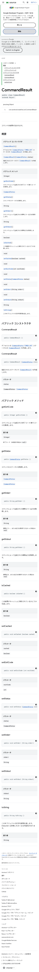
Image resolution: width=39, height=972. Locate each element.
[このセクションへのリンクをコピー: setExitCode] (15, 662)
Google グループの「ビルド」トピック (14, 916)
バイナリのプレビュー (9, 882)
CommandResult (9, 146)
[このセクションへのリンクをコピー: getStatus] (12, 451)
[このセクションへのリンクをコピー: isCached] (12, 585)
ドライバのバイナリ (8, 888)
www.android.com (8, 937)
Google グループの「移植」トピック (13, 919)
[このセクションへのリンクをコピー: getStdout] (13, 539)
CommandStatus (21, 157)
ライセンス (6, 957)
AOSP (3, 58)
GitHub (4, 891)
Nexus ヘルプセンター (9, 934)
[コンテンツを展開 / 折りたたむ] (15, 63)
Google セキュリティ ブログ (11, 909)
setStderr (7, 289)
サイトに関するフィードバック (12, 960)
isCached (7, 243)
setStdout (7, 300)
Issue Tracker (6, 947)
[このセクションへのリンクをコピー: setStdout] (13, 771)
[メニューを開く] (3, 2)
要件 (3, 876)
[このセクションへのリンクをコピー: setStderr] (12, 735)
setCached (8, 259)
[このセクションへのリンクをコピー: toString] (11, 807)
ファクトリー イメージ (9, 885)
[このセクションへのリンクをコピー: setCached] (14, 626)
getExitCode (8, 181)
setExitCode (8, 269)
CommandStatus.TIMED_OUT (22, 150)
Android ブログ (6, 906)
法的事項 (28, 954)
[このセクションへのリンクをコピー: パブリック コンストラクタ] (33, 324)
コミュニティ (19, 954)
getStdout (7, 227)
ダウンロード (6, 879)
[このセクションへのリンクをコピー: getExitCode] (15, 407)
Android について (7, 954)
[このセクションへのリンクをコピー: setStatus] (12, 699)
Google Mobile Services (9, 940)
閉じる (19, 25)
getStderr (7, 211)
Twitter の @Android (8, 900)
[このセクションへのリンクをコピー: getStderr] (12, 493)
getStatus (7, 197)
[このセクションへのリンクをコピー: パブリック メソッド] (26, 401)
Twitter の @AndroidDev (9, 903)
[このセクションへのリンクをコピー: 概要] (8, 134)
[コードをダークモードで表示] (36, 335)
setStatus (7, 279)
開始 (19, 31)
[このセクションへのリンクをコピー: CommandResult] (19, 330)
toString (7, 310)
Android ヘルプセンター (9, 927)
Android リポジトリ (8, 872)
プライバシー (16, 957)
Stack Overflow (6, 943)
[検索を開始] (23, 2)
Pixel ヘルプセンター (8, 931)
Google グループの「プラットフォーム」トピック (17, 913)
